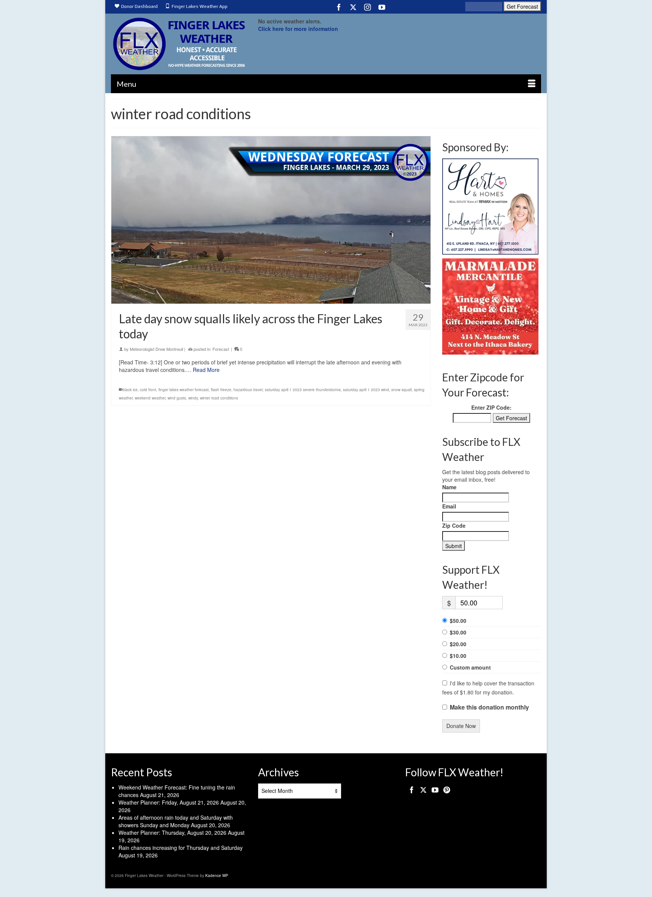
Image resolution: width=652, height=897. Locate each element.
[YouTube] (382, 7)
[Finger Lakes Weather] (179, 43)
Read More (206, 369)
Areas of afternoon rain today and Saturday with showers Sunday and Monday (175, 821)
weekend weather (150, 398)
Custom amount (470, 667)
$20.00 (458, 644)
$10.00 (458, 655)
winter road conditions (219, 398)
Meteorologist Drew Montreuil (156, 349)
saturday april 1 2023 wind (366, 389)
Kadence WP (216, 875)
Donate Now (461, 726)
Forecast (220, 349)
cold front (148, 389)
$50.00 (458, 620)
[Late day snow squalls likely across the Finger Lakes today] (271, 220)
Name (449, 487)
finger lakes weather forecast (183, 389)
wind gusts (177, 398)
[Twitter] (353, 7)
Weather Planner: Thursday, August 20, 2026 (172, 832)
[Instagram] (367, 7)
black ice (130, 389)
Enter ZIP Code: (491, 407)
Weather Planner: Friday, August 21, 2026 (168, 802)
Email (449, 506)
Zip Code (454, 525)
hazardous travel (248, 389)
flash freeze (221, 389)
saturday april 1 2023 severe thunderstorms (303, 389)
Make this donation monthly (489, 707)
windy (193, 398)
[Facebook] (339, 7)
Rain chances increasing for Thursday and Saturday (180, 847)
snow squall (401, 389)
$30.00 (458, 632)
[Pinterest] (446, 789)
